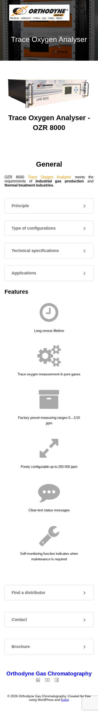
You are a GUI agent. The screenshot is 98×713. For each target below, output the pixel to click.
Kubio (65, 700)
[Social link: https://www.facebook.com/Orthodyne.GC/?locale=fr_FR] (58, 680)
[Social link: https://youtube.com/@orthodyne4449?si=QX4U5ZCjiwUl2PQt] (49, 680)
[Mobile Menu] (85, 12)
